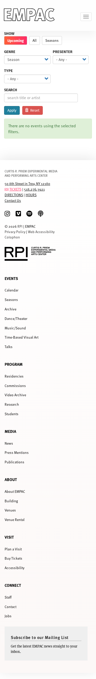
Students (11, 413)
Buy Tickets (13, 558)
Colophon (12, 237)
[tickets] (7, 189)
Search (10, 89)
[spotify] (29, 214)
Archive (10, 309)
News (9, 443)
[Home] (29, 15)
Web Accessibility (41, 231)
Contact (10, 606)
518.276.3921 (34, 189)
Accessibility (14, 567)
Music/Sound (15, 328)
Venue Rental (15, 519)
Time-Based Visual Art (21, 337)
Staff (8, 597)
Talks (9, 346)
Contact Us (13, 200)
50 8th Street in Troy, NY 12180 (27, 183)
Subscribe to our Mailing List (40, 637)
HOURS (31, 194)
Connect (13, 585)
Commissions (15, 385)
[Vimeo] (18, 214)
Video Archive (15, 394)
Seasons (52, 40)
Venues (10, 510)
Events (11, 278)
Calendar (11, 290)
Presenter (62, 51)
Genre (9, 51)
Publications (14, 461)
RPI (20, 226)
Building (11, 500)
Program (14, 364)
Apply (11, 110)
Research (12, 404)
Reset (34, 110)
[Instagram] (7, 214)
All (35, 40)
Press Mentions (17, 452)
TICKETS (15, 189)
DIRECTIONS (14, 194)
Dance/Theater (16, 318)
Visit (9, 537)
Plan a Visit (13, 549)
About (11, 479)
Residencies (14, 376)
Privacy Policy (15, 231)
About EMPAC (15, 491)
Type (8, 70)
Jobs (8, 615)
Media (10, 431)
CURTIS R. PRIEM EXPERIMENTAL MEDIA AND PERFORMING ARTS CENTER (31, 173)
